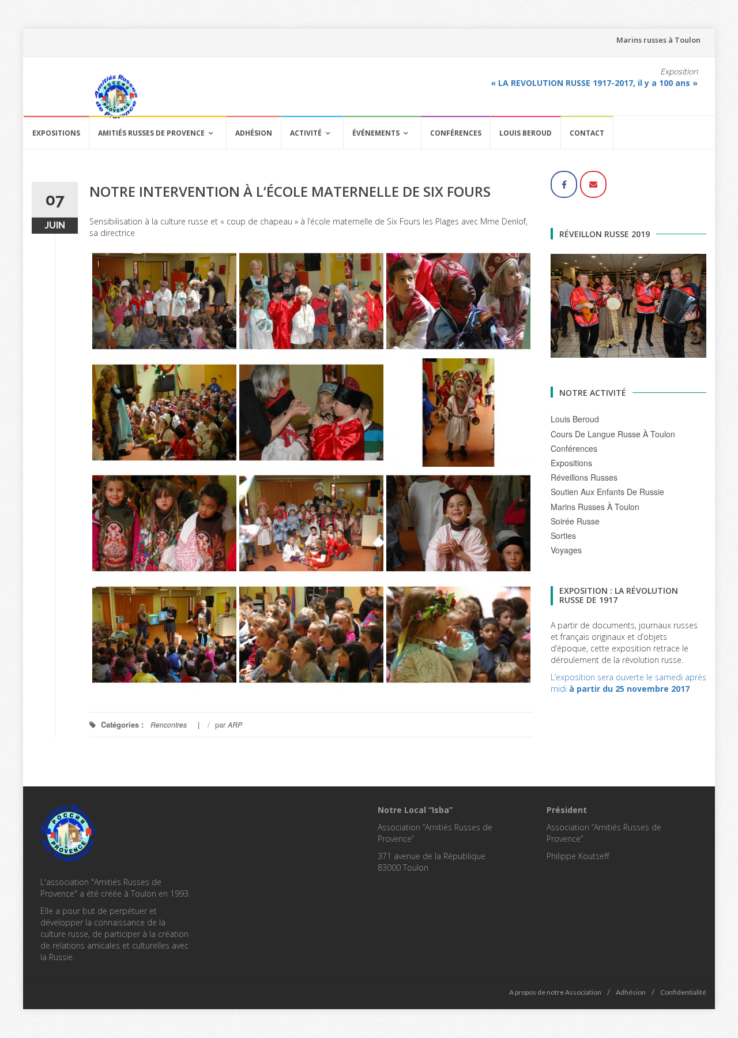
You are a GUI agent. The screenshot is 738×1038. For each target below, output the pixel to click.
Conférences (455, 133)
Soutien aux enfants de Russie (607, 491)
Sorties (563, 535)
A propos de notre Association (555, 992)
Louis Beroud (525, 133)
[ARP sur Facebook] (564, 184)
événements (376, 133)
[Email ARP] (593, 184)
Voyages (566, 550)
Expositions (56, 133)
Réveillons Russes (584, 477)
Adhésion (253, 133)
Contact (587, 133)
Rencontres (168, 724)
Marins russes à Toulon (658, 40)
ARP (235, 724)
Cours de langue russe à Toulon (613, 434)
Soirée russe (575, 521)
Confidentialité (683, 992)
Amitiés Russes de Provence (151, 133)
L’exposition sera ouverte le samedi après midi (628, 683)
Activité (306, 133)
